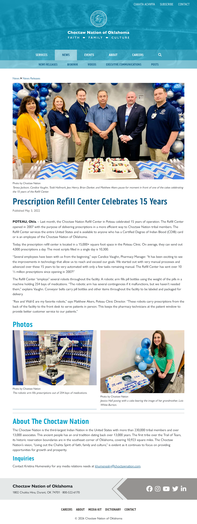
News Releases (31, 78)
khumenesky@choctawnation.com (118, 465)
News (16, 78)
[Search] (160, 55)
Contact (184, 4)
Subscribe (166, 4)
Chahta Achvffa (144, 4)
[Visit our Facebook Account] (149, 489)
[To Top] (183, 515)
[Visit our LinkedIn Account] (183, 489)
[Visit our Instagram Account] (157, 489)
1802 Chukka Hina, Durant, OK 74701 (36, 492)
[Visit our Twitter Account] (175, 489)
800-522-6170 (71, 492)
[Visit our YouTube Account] (166, 489)
